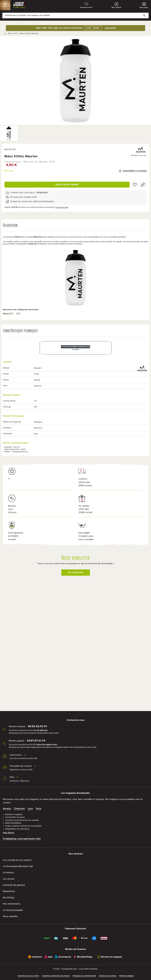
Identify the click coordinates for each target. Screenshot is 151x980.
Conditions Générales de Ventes (56, 976)
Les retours (9, 879)
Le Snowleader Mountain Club (18, 866)
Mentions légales (126, 976)
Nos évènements (11, 904)
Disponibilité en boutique (135, 171)
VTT (18, 314)
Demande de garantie (14, 885)
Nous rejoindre (10, 916)
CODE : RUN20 (92, 28)
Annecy (7, 808)
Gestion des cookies (107, 976)
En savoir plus (61, 207)
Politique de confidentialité (84, 976)
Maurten (10, 149)
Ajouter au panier (67, 184)
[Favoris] (134, 184)
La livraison (8, 872)
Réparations (9, 891)
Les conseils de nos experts (17, 860)
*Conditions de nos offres (28, 976)
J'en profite (110, 28)
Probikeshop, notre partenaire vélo (22, 838)
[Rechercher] (146, 13)
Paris (38, 808)
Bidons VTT (12, 33)
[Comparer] (143, 184)
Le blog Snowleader (13, 910)
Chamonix (19, 808)
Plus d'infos (8, 833)
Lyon (30, 808)
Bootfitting (8, 897)
